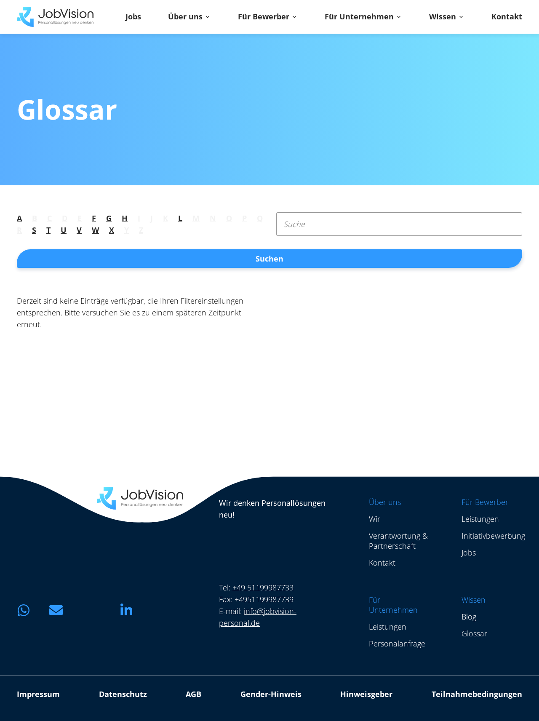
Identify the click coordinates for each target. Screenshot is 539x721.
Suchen (269, 259)
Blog (469, 617)
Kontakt (506, 16)
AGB (193, 694)
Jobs (133, 16)
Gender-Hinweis (271, 694)
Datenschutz (123, 694)
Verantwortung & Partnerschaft (398, 541)
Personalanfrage (397, 643)
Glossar (474, 633)
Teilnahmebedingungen (477, 694)
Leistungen (480, 519)
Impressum (38, 694)
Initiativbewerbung (493, 536)
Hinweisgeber (366, 694)
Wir (374, 519)
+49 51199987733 (263, 587)
